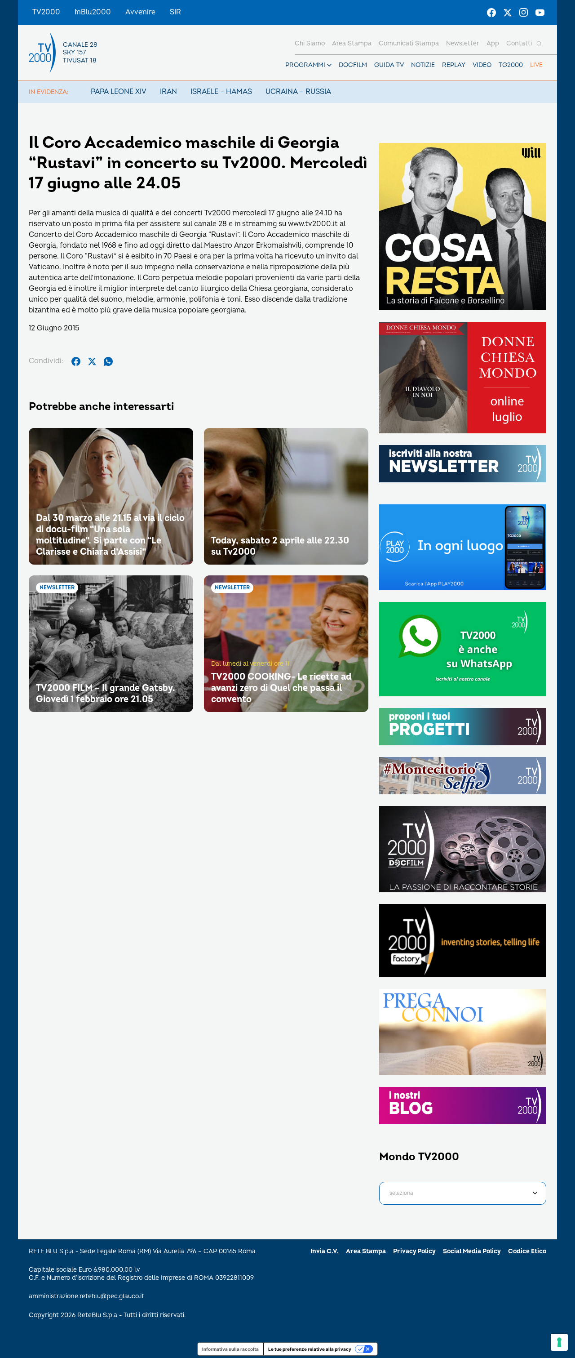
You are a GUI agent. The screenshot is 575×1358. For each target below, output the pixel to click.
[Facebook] (491, 12)
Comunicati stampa (409, 43)
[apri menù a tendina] (329, 65)
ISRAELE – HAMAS (221, 91)
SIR (175, 12)
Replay (453, 65)
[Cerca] (539, 43)
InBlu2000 (93, 12)
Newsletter (462, 43)
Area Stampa (366, 1251)
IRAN (168, 91)
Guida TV (389, 65)
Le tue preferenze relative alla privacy (309, 1349)
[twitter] (92, 361)
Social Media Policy (472, 1251)
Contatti (519, 43)
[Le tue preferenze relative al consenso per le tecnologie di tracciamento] (559, 1342)
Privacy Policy (414, 1251)
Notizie (423, 65)
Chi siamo (310, 43)
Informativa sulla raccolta (230, 1349)
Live (536, 65)
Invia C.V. (324, 1251)
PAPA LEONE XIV (118, 91)
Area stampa (352, 43)
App (493, 43)
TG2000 (511, 65)
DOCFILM (353, 65)
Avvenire (140, 12)
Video (482, 65)
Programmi (305, 65)
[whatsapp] (108, 361)
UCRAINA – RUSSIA (298, 91)
